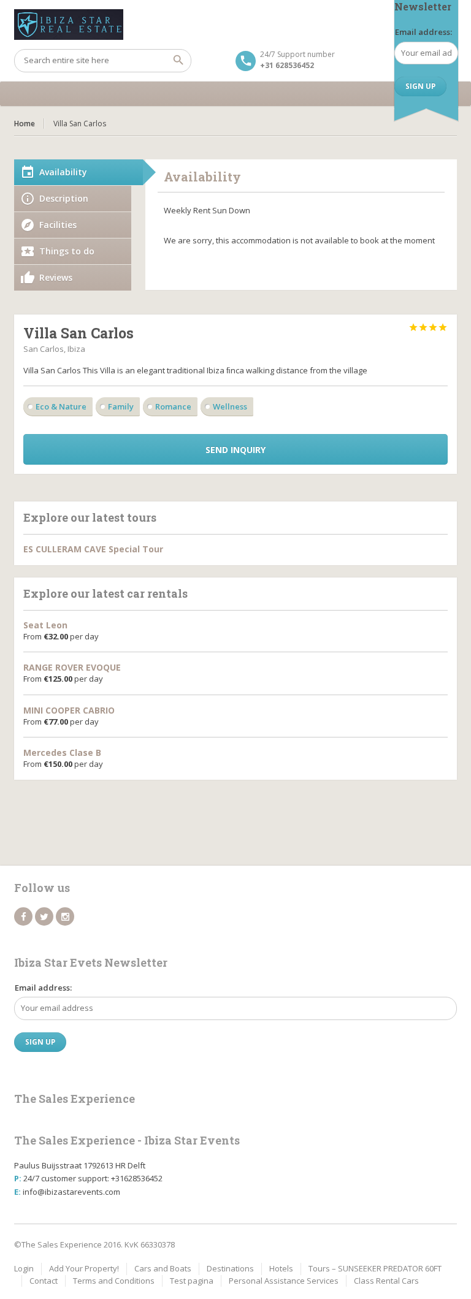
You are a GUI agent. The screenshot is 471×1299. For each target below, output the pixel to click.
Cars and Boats (162, 1268)
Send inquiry (235, 449)
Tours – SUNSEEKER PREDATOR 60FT (375, 1268)
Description (63, 198)
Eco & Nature (61, 406)
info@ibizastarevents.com (71, 1191)
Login (24, 1268)
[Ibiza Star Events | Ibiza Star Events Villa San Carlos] (235, 24)
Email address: (423, 31)
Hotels (281, 1268)
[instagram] (65, 916)
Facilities (58, 224)
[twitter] (44, 916)
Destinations (230, 1268)
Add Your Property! (84, 1268)
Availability (63, 172)
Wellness (230, 406)
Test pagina (191, 1280)
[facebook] (23, 916)
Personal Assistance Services (284, 1280)
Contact (43, 1280)
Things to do (66, 251)
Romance (173, 406)
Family (121, 406)
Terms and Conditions (114, 1280)
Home (24, 123)
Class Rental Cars (386, 1280)
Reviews (55, 277)
